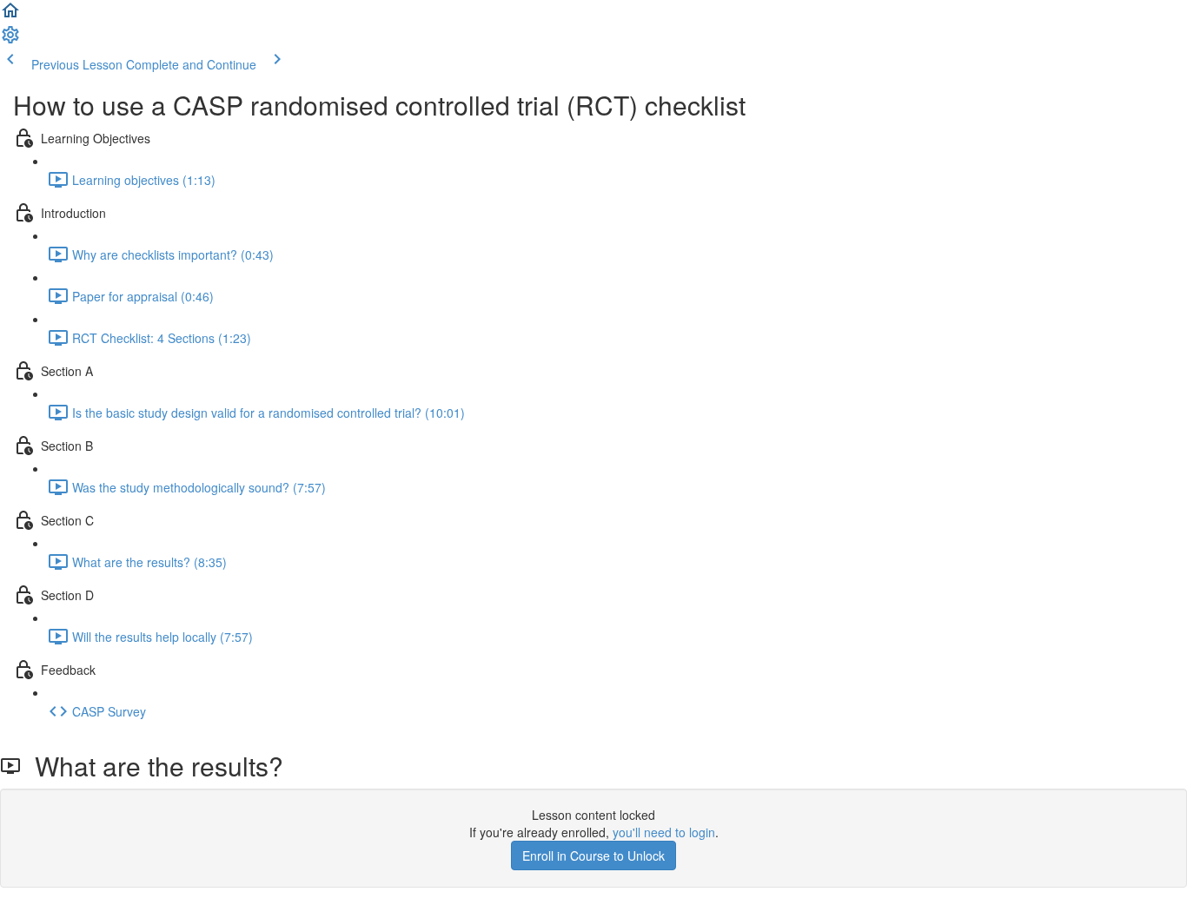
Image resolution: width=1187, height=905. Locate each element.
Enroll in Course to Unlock (593, 855)
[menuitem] (10, 40)
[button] (10, 15)
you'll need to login (664, 832)
